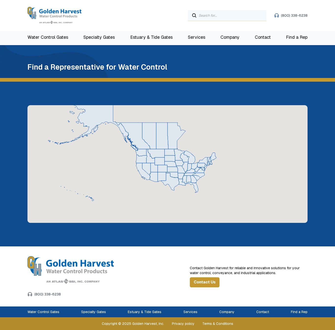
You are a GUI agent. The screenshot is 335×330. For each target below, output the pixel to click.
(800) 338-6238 (294, 15)
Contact (263, 37)
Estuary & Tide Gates (151, 37)
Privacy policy (183, 323)
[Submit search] (194, 15)
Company (229, 37)
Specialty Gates (99, 37)
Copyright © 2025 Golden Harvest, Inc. (133, 323)
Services (196, 37)
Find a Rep (297, 37)
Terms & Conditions (217, 323)
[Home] (78, 270)
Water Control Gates (47, 37)
